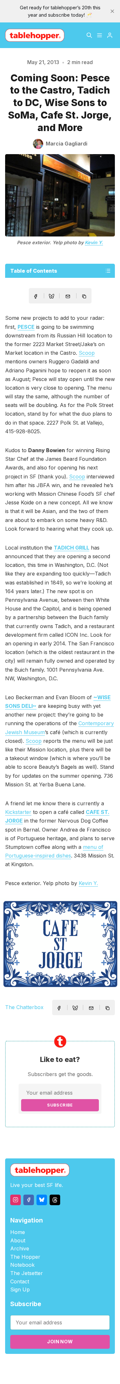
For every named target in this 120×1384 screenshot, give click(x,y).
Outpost (47, 1372)
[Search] (89, 35)
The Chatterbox (24, 1007)
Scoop (87, 353)
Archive (19, 1248)
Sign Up (20, 1289)
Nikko (74, 1372)
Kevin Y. (94, 242)
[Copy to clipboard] (85, 297)
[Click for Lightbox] (60, 944)
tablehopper (43, 1365)
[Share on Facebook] (35, 296)
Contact (19, 1281)
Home (17, 1232)
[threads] (55, 1200)
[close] (112, 11)
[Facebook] (28, 1200)
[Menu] (99, 35)
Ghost (98, 1365)
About (17, 1240)
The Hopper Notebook (25, 1261)
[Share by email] (68, 296)
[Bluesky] (41, 1200)
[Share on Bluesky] (51, 297)
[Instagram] (15, 1200)
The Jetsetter (26, 1273)
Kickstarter (18, 812)
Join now (60, 1341)
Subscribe (60, 1105)
